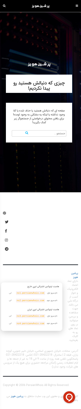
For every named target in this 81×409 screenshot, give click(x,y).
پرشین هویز (74, 275)
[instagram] (6, 240)
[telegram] (6, 249)
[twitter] (6, 222)
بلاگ (22, 227)
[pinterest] (4, 213)
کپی (10, 293)
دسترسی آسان (31, 215)
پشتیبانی (25, 239)
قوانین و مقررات (49, 227)
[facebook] (6, 231)
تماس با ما (26, 251)
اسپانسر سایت (53, 239)
